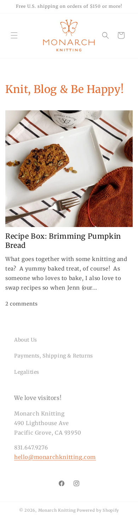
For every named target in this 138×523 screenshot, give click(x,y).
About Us (25, 340)
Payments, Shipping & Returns (53, 356)
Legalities (26, 372)
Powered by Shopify (98, 510)
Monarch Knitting (57, 510)
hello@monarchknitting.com (55, 457)
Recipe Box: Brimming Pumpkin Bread (63, 241)
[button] (14, 35)
